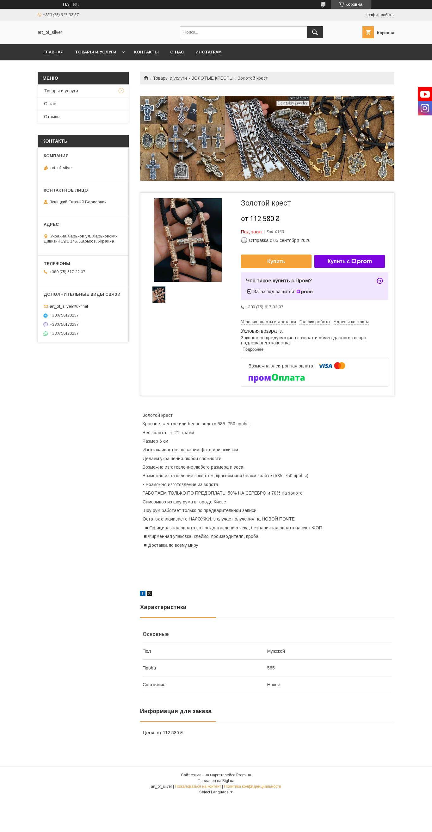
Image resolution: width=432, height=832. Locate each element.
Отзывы (52, 116)
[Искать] (315, 32)
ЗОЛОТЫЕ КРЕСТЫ (212, 78)
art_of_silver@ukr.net (69, 306)
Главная (53, 52)
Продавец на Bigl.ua (216, 781)
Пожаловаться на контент (198, 786)
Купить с (339, 261)
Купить (276, 261)
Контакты (146, 52)
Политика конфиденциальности (252, 786)
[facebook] (142, 594)
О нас (177, 52)
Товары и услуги (95, 52)
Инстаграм (208, 52)
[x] (149, 594)
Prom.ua (243, 775)
